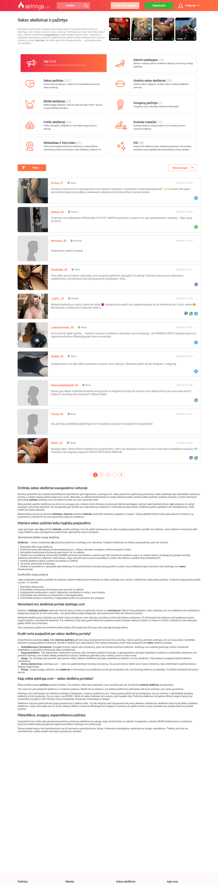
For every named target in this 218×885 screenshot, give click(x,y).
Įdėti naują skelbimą (126, 5)
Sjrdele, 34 (57, 356)
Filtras (35, 167)
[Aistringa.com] (34, 6)
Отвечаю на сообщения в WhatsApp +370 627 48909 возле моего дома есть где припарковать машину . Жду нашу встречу (121, 219)
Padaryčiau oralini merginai (67, 250)
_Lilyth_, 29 (57, 298)
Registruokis (159, 5)
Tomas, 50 (57, 414)
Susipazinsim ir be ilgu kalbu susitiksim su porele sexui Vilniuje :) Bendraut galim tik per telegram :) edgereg (113, 363)
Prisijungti (190, 5)
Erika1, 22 (56, 442)
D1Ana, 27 (57, 183)
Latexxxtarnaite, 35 (62, 327)
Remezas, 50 (58, 240)
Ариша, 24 (57, 211)
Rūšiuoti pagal (179, 167)
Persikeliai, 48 (59, 269)
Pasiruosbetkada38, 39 (64, 385)
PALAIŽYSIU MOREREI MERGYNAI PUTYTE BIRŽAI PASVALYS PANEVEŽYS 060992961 (102, 424)
